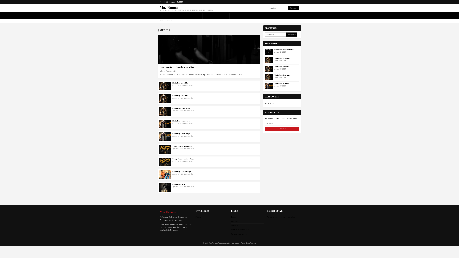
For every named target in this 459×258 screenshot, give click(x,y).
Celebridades (193, 15)
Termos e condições (239, 234)
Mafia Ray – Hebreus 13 (181, 121)
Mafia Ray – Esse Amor (181, 108)
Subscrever (282, 129)
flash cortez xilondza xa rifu (177, 67)
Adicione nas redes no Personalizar (281, 217)
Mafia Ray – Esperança (181, 133)
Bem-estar (237, 15)
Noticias (166, 15)
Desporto (209, 15)
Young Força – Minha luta (182, 146)
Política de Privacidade (240, 230)
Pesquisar (294, 8)
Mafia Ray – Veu (178, 184)
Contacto (234, 225)
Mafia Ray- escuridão (180, 83)
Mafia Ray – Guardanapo (181, 171)
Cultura (223, 15)
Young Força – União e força (183, 159)
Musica (178, 15)
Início (162, 21)
